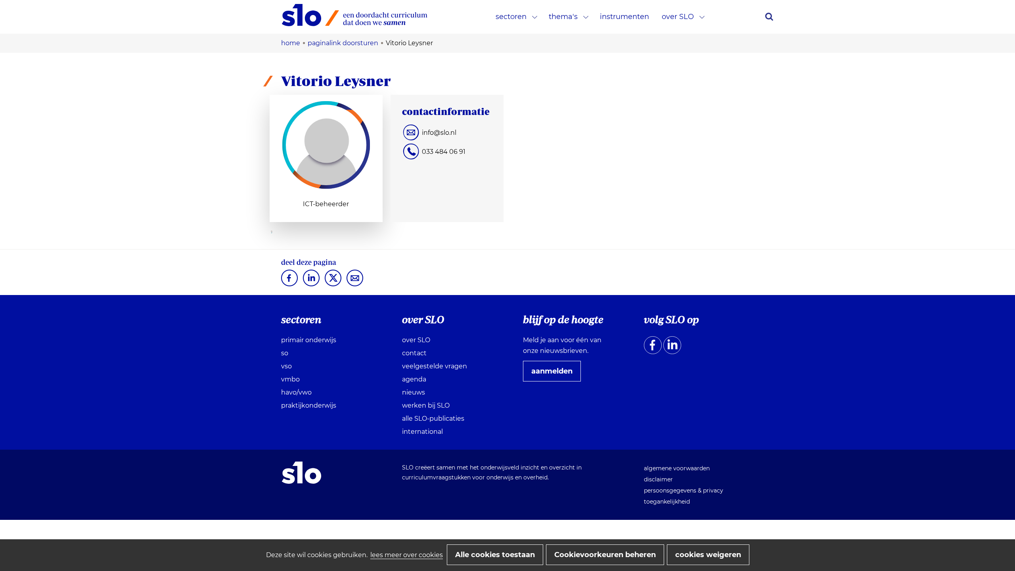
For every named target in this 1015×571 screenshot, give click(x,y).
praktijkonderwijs (308, 405)
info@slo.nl (439, 132)
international (422, 431)
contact (414, 353)
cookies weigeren (708, 554)
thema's (563, 16)
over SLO (678, 16)
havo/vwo (296, 392)
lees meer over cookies (406, 555)
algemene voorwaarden (677, 468)
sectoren (511, 16)
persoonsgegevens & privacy (683, 490)
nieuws (413, 392)
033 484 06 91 (443, 151)
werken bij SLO (426, 405)
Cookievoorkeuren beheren (605, 554)
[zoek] (769, 17)
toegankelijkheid (667, 501)
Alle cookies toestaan (495, 554)
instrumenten (624, 16)
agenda (414, 379)
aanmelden (555, 373)
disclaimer (658, 479)
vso (286, 366)
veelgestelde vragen (434, 366)
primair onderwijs (308, 340)
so (284, 353)
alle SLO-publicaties (433, 418)
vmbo (290, 379)
